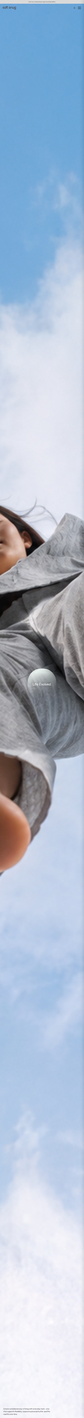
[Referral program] (74, 8)
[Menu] (79, 8)
